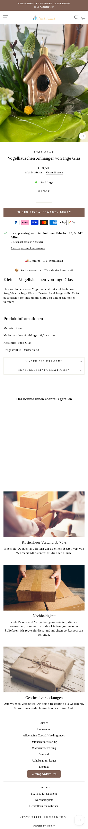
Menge (44, 191)
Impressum (44, 729)
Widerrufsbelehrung (44, 748)
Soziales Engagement (44, 793)
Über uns (44, 787)
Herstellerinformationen (44, 370)
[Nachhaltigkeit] (44, 588)
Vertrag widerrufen (44, 774)
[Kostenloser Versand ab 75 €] (44, 514)
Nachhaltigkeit (44, 799)
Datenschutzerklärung (44, 741)
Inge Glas (44, 152)
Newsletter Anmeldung (43, 817)
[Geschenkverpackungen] (44, 669)
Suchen (43, 723)
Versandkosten (54, 172)
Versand (44, 754)
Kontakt (44, 766)
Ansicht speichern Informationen (28, 248)
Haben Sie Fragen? (44, 361)
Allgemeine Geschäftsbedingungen (44, 735)
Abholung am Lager (44, 760)
